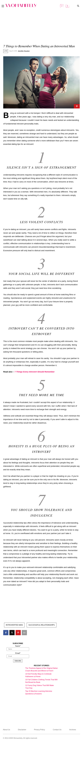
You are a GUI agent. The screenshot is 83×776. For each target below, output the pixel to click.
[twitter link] (12, 632)
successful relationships (41, 625)
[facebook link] (6, 632)
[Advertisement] (41, 27)
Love (5, 51)
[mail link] (24, 632)
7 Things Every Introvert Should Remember (35, 372)
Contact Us (57, 730)
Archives (72, 730)
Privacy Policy (39, 730)
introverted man (14, 625)
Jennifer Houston (24, 51)
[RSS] (73, 6)
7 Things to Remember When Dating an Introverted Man (39, 46)
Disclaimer (22, 730)
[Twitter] (67, 6)
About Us (6, 730)
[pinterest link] (77, 106)
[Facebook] (62, 6)
